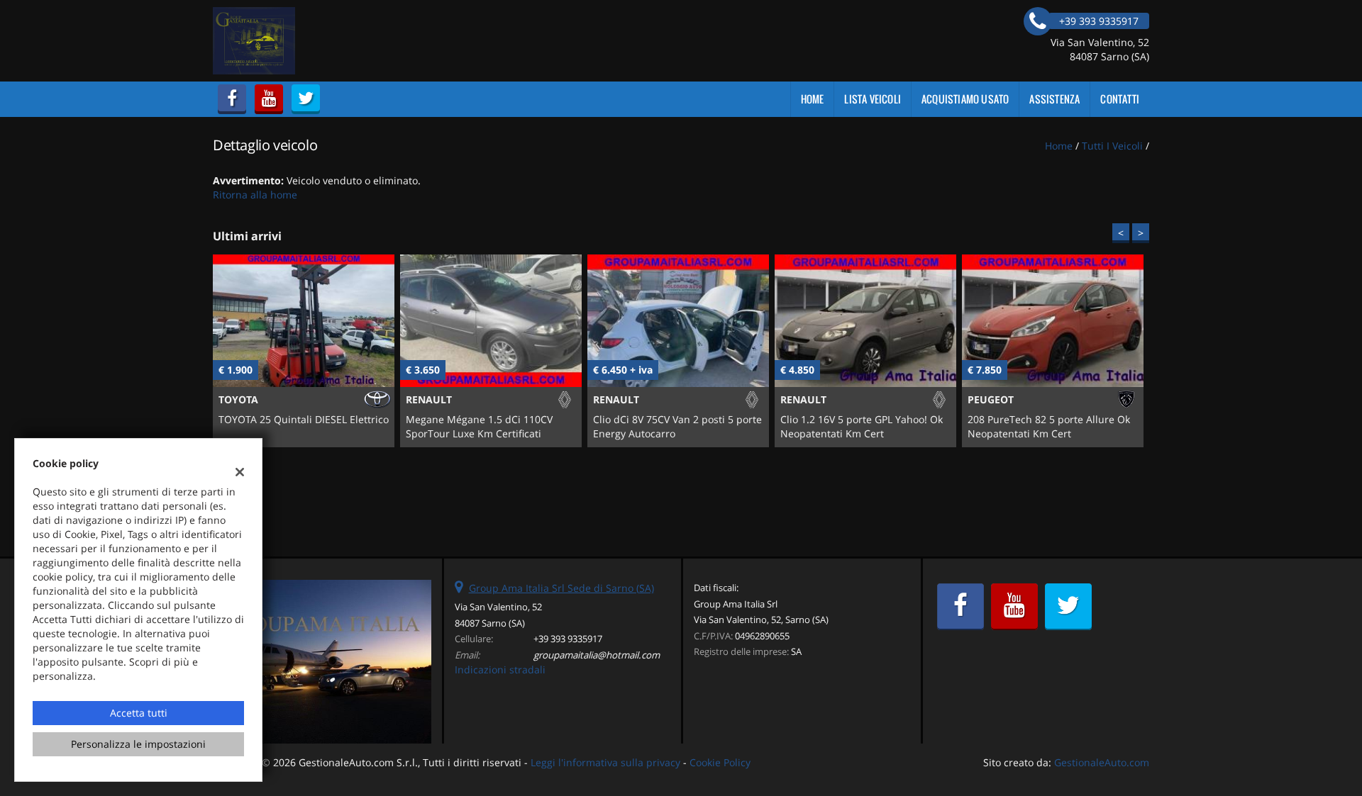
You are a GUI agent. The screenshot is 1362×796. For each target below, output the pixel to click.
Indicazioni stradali (500, 669)
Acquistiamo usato (965, 98)
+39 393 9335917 (567, 638)
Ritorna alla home (255, 194)
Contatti (1119, 98)
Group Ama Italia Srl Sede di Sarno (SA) (561, 588)
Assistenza (1054, 98)
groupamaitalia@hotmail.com (596, 655)
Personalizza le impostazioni (138, 744)
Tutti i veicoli (1112, 145)
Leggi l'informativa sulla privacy (605, 762)
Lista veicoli (872, 98)
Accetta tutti (138, 712)
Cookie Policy (720, 762)
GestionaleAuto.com (1101, 762)
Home (812, 98)
